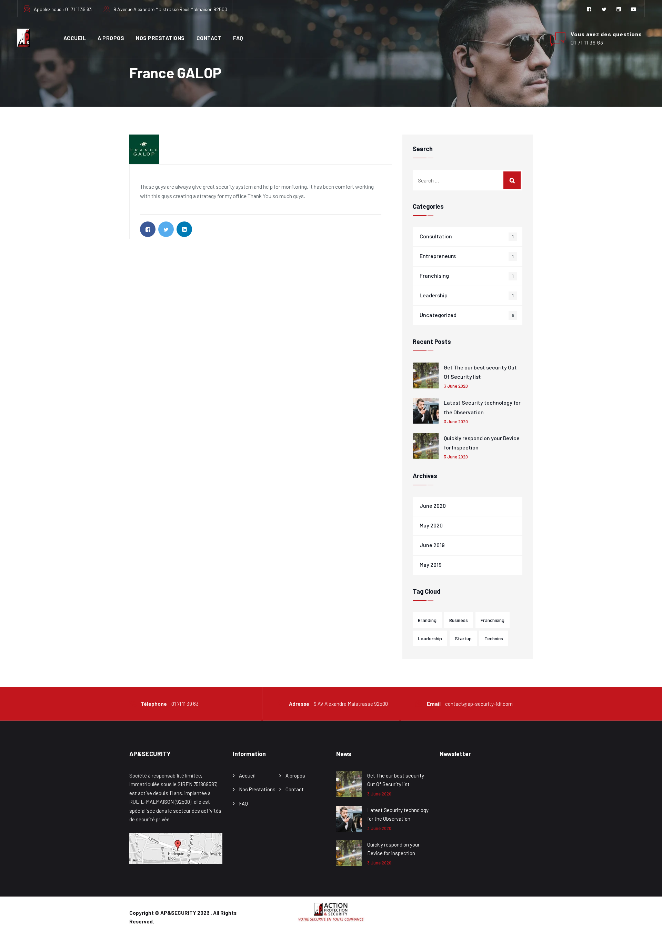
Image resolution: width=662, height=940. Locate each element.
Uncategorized (438, 314)
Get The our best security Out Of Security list (480, 372)
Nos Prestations (160, 37)
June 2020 (433, 505)
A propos (111, 37)
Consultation (436, 236)
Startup (463, 638)
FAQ (238, 37)
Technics (493, 638)
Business (458, 620)
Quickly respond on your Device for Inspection (482, 443)
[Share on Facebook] (148, 229)
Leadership (434, 295)
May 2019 (430, 564)
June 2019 (432, 545)
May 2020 (431, 525)
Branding (427, 620)
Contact (209, 37)
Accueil (74, 37)
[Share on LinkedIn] (184, 229)
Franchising (434, 275)
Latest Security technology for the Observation (482, 407)
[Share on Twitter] (166, 229)
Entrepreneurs (438, 256)
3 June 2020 (456, 386)
